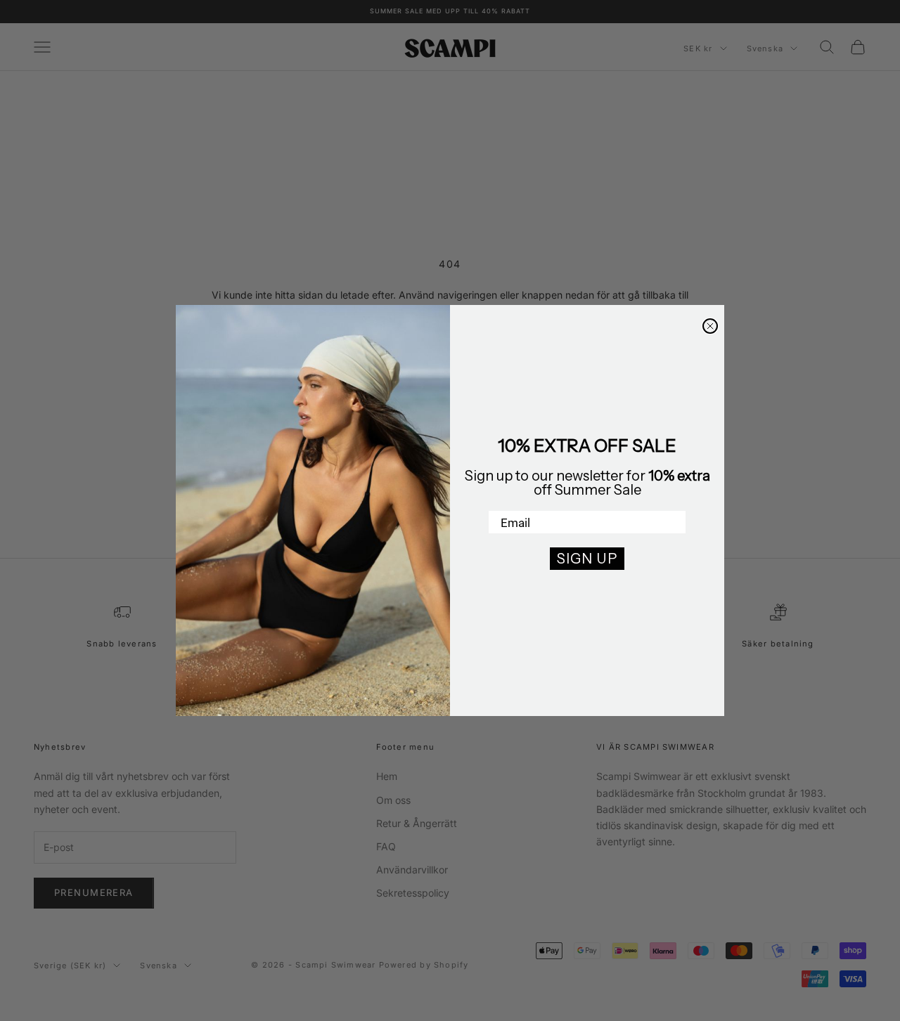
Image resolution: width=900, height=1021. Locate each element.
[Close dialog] (710, 326)
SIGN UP (587, 558)
